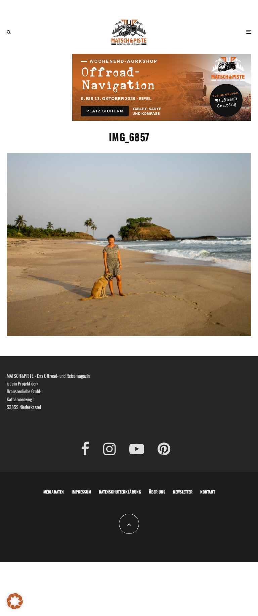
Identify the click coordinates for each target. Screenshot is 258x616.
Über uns (157, 492)
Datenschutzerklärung (120, 492)
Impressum (81, 492)
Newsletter (182, 492)
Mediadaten (53, 492)
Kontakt (207, 492)
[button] (15, 601)
